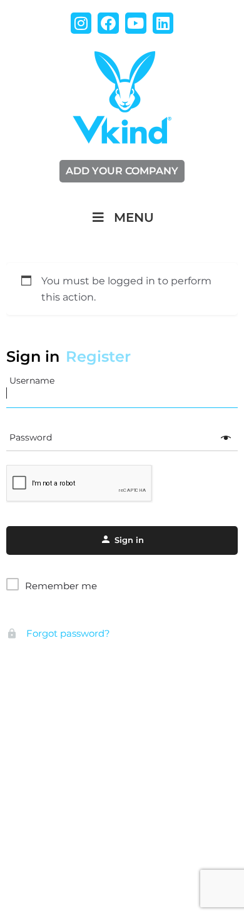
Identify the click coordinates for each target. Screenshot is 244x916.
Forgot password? (67, 633)
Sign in (32, 356)
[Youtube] (135, 23)
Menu (134, 217)
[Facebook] (108, 23)
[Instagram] (81, 23)
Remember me (61, 586)
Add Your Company (122, 171)
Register (98, 356)
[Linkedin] (163, 23)
